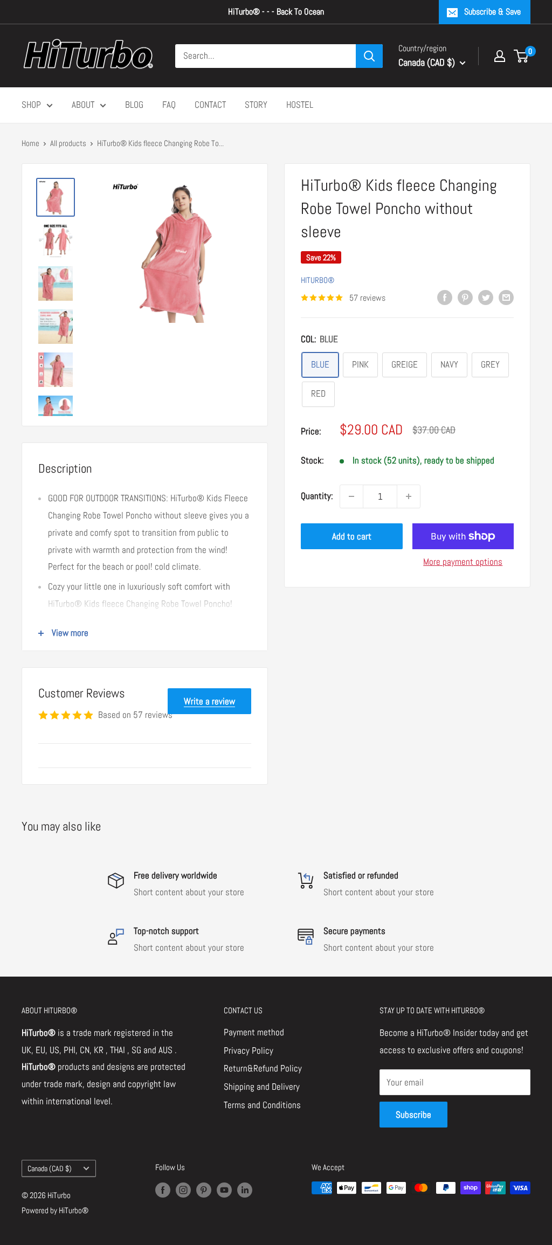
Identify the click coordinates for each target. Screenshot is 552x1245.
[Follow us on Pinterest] (203, 1189)
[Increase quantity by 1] (408, 496)
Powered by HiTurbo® (55, 1210)
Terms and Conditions (262, 1105)
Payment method (254, 1032)
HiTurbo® (317, 280)
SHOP (31, 104)
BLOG (134, 104)
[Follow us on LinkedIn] (244, 1189)
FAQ (169, 104)
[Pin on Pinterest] (465, 297)
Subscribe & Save (492, 11)
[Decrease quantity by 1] (351, 496)
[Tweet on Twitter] (485, 297)
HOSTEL (299, 104)
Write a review (209, 701)
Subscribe (413, 1114)
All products (68, 143)
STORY (256, 104)
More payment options (462, 562)
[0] (521, 56)
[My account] (499, 56)
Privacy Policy (248, 1050)
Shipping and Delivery (262, 1086)
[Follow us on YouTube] (224, 1189)
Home (30, 143)
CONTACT (210, 104)
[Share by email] (506, 297)
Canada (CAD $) (49, 1168)
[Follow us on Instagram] (183, 1189)
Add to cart (351, 536)
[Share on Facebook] (444, 297)
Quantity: (317, 496)
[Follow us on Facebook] (162, 1189)
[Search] (369, 56)
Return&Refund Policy (263, 1068)
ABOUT (83, 104)
